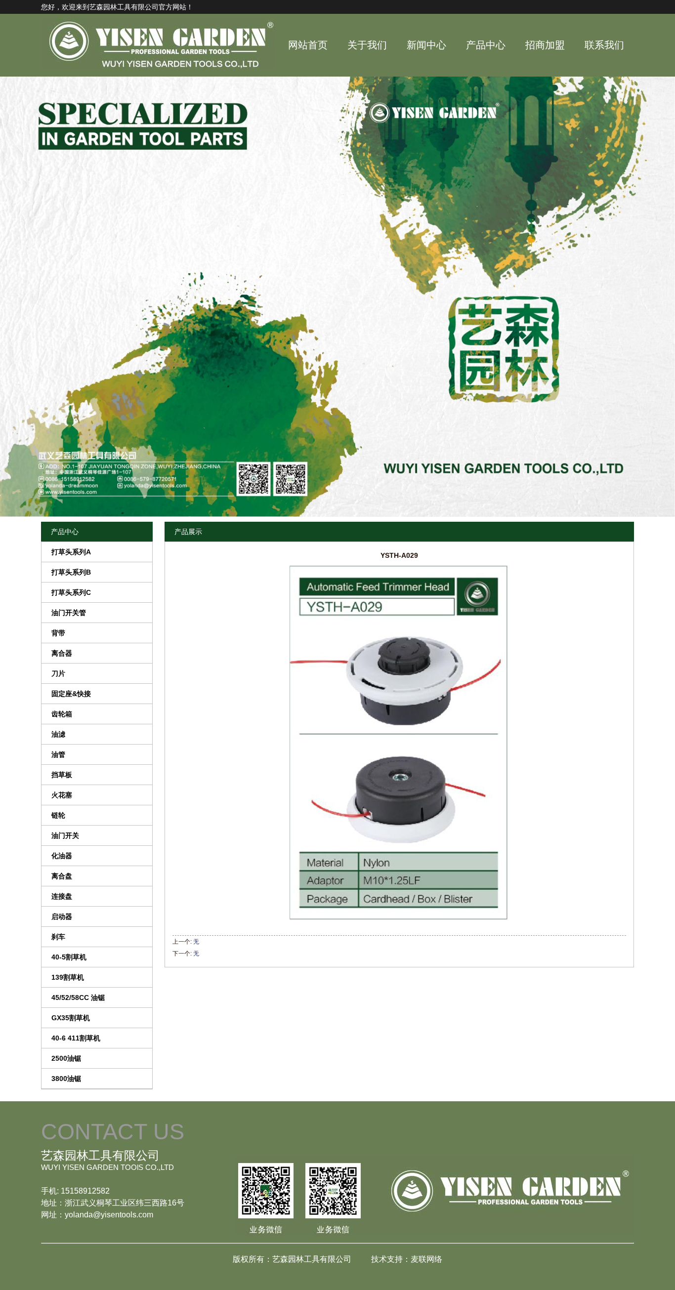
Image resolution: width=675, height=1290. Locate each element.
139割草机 (67, 977)
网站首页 (308, 45)
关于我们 (367, 45)
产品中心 (486, 45)
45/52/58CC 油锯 (78, 997)
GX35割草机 (70, 1018)
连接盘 (61, 896)
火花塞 (61, 795)
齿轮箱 (61, 714)
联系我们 (604, 45)
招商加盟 (545, 45)
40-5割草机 (68, 957)
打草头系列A (71, 552)
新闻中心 (426, 45)
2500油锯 (66, 1058)
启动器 (61, 916)
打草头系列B (71, 572)
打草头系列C (71, 592)
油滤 (58, 734)
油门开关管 (68, 613)
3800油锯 (66, 1078)
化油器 (61, 856)
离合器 (61, 653)
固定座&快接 (71, 694)
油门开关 (65, 835)
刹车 (58, 937)
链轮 (58, 815)
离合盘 (61, 876)
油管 (58, 754)
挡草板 (61, 775)
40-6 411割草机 (75, 1038)
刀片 (58, 673)
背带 (58, 633)
